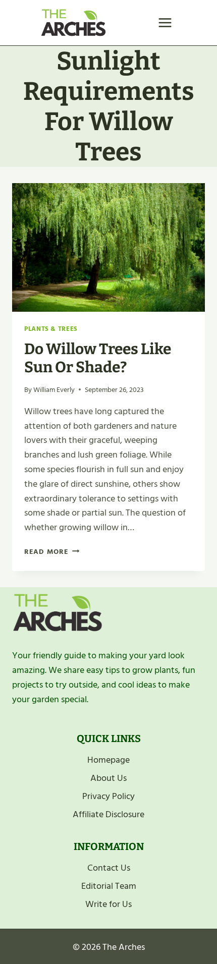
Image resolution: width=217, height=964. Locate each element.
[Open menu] (165, 22)
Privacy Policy (108, 796)
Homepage (108, 760)
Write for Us (108, 904)
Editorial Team (108, 886)
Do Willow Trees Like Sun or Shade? (97, 358)
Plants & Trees (51, 329)
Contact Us (108, 868)
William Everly (54, 389)
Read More (51, 551)
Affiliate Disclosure (108, 814)
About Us (108, 778)
